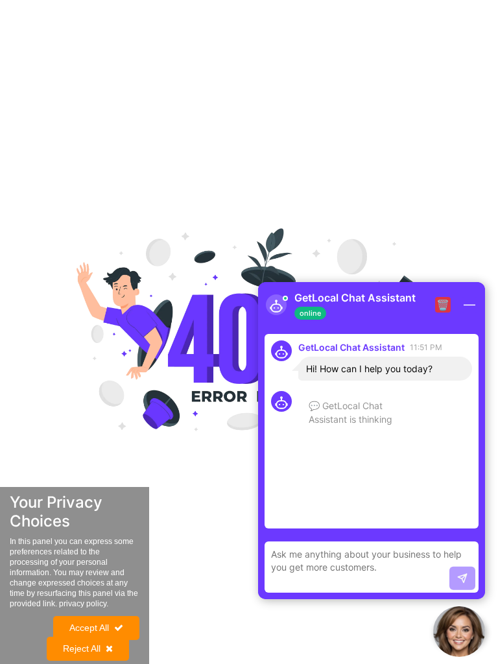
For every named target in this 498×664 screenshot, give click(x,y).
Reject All (82, 648)
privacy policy (82, 603)
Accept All (89, 627)
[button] (459, 631)
